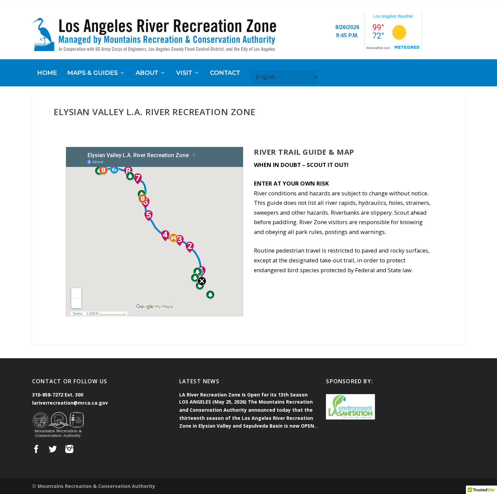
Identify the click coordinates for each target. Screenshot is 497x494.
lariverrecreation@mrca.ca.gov (70, 403)
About (147, 73)
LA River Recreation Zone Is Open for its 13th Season (243, 395)
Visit (184, 73)
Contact (225, 73)
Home (47, 73)
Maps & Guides (92, 73)
